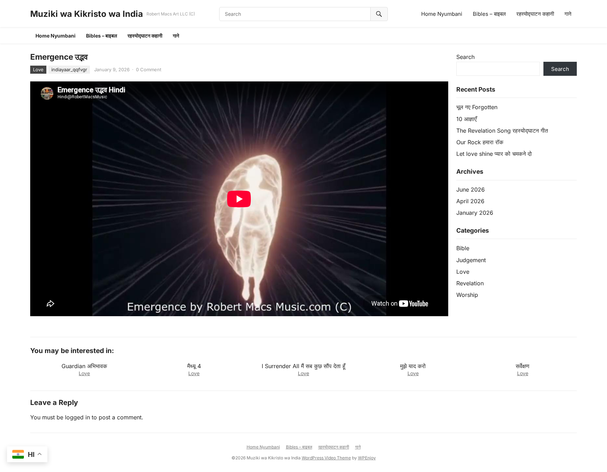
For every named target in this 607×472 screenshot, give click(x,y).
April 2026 (470, 201)
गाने (568, 14)
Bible (462, 248)
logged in (77, 417)
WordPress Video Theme (326, 457)
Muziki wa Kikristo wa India (86, 14)
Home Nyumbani (441, 14)
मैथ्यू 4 (194, 366)
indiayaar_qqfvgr (69, 69)
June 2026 (470, 189)
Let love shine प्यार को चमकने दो (494, 153)
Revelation (470, 283)
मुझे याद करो (413, 366)
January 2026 (474, 212)
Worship (467, 294)
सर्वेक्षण (522, 366)
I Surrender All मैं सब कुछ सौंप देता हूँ (303, 366)
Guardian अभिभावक (84, 366)
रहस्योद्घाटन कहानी (535, 14)
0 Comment (148, 69)
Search (465, 56)
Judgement (471, 260)
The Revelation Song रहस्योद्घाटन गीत (502, 130)
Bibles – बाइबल (489, 14)
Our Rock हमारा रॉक (479, 142)
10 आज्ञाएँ (466, 118)
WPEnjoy (367, 457)
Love (38, 69)
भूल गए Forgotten (476, 107)
